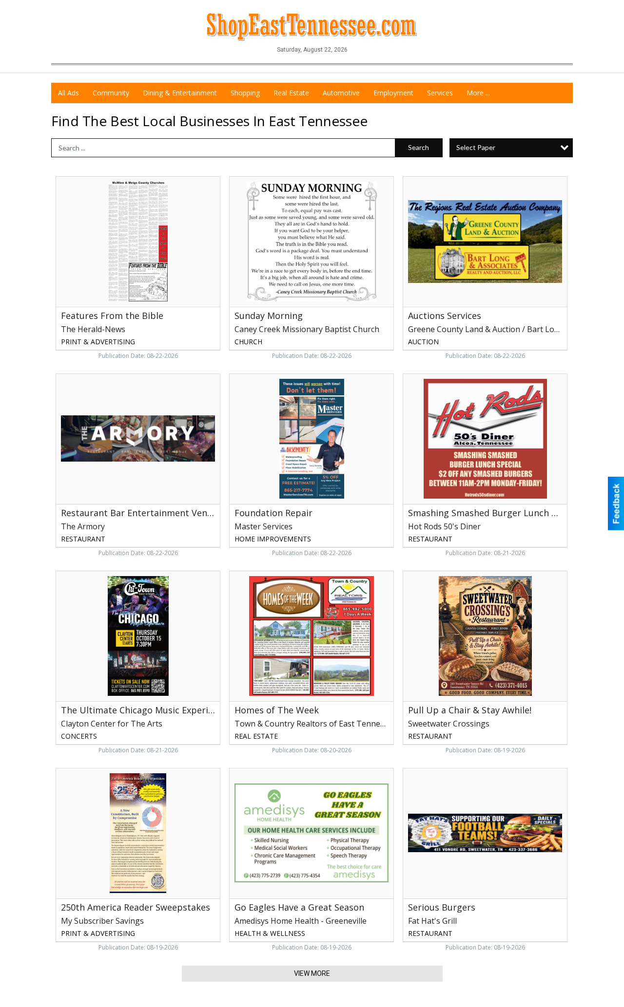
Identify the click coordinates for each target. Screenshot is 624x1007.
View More (312, 973)
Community (111, 92)
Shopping (245, 92)
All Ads (68, 92)
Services (440, 92)
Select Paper (475, 147)
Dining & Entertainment (180, 92)
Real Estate (291, 92)
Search (418, 147)
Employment (393, 92)
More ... (478, 92)
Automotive (341, 92)
